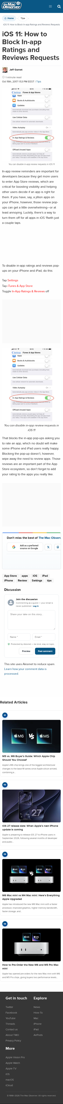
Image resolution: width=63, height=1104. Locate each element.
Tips (23, 18)
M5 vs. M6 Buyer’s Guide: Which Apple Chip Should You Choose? (28, 758)
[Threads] (57, 547)
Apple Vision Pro (15, 1057)
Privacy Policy (13, 1040)
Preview (26, 651)
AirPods (38, 1035)
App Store (10, 576)
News (37, 1007)
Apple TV (11, 1068)
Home (11, 18)
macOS (10, 1079)
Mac (36, 1018)
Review (22, 580)
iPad (45, 576)
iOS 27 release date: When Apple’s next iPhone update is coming (30, 827)
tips (49, 580)
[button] (50, 6)
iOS (35, 576)
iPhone (8, 580)
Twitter (9, 1007)
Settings (37, 580)
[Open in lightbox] (31, 420)
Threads (10, 1024)
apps (25, 576)
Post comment (45, 651)
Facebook (11, 1012)
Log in (36, 606)
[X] (48, 547)
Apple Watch (13, 1063)
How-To (38, 1012)
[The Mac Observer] (11, 6)
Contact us (12, 1029)
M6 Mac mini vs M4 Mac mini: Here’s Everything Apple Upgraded (31, 897)
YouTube (10, 1018)
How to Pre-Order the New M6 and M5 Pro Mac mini (30, 966)
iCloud (9, 1085)
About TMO (12, 1035)
